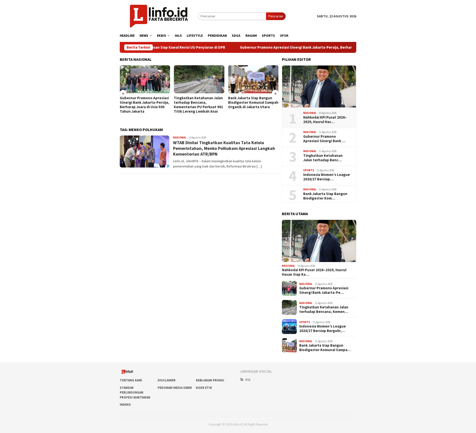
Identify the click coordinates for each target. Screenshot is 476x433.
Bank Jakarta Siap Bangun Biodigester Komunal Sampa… (325, 347)
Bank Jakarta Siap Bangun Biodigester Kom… (325, 196)
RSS (247, 380)
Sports (308, 170)
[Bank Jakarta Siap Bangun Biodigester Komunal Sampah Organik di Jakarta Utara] (253, 79)
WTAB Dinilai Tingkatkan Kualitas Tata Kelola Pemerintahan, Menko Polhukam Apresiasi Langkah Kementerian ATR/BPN (224, 148)
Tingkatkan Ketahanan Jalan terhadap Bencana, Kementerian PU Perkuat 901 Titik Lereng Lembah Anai (198, 105)
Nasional (179, 137)
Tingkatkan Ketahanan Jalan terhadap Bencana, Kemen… (323, 309)
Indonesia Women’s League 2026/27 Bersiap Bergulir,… (322, 328)
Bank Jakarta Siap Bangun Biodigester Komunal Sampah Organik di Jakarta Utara (253, 102)
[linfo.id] (159, 16)
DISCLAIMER (167, 380)
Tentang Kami (131, 380)
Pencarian (275, 16)
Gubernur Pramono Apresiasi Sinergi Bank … (324, 138)
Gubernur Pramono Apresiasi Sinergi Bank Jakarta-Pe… (323, 290)
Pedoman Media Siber (175, 388)
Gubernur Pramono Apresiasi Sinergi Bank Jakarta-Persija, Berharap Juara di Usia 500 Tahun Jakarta (308, 47)
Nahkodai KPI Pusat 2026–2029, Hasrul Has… (325, 119)
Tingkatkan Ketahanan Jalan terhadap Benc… (323, 157)
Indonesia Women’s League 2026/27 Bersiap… (326, 176)
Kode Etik (204, 388)
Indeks (125, 404)
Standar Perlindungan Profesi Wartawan (135, 393)
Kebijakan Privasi (210, 380)
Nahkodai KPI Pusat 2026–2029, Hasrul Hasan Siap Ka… (314, 272)
